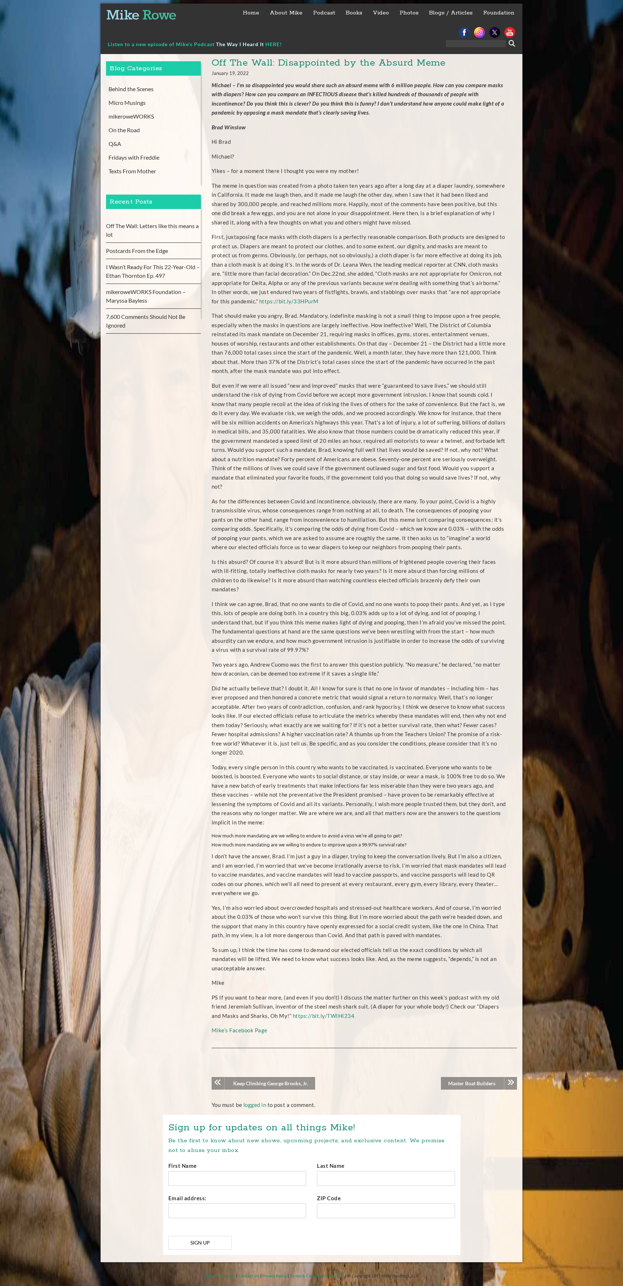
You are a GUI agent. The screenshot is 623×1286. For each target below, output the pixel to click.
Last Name (331, 1165)
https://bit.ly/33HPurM (289, 301)
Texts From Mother (132, 171)
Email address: (187, 1198)
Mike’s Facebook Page (240, 1030)
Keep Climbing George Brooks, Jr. (270, 1083)
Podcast (324, 13)
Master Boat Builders (471, 1083)
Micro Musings (127, 102)
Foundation (498, 13)
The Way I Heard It (240, 44)
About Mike (286, 13)
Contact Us (248, 1276)
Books (354, 13)
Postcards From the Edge (137, 250)
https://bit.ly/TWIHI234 (324, 1016)
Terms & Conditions (308, 1276)
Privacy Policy (274, 1276)
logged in (254, 1105)
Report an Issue (220, 1276)
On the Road (124, 129)
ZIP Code (329, 1198)
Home (251, 13)
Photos (409, 13)
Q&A (115, 143)
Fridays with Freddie (134, 157)
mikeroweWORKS (131, 116)
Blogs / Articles (451, 13)
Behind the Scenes (131, 88)
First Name (182, 1165)
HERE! (273, 44)
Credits (337, 1276)
